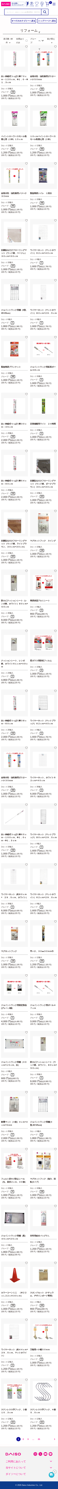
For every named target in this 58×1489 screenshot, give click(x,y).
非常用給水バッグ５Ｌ (40, 1236)
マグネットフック (9, 951)
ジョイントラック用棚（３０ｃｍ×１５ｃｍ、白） (14, 1063)
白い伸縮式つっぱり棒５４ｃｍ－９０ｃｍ (14, 482)
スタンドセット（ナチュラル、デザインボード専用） (42, 1294)
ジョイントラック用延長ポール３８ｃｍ (43, 368)
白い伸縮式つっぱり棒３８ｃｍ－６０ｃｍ (14, 722)
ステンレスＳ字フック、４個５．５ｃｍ (43, 1411)
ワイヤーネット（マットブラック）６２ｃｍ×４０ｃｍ (43, 722)
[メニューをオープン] (54, 4)
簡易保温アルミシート (40, 600)
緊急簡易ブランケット (11, 367)
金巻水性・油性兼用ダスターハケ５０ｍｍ (43, 77)
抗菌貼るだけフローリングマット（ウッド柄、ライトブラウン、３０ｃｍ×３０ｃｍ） (14, 544)
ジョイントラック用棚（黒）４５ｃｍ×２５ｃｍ (14, 1237)
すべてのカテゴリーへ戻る (23, 21)
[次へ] (53, 1439)
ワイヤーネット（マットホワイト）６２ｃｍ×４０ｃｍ (43, 251)
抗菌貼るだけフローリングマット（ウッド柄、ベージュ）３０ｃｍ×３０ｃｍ (14, 253)
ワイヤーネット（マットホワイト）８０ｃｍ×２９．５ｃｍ (43, 311)
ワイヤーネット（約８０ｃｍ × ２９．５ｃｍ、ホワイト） (14, 895)
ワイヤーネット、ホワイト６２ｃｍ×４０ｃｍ (43, 779)
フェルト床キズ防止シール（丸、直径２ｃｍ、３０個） (14, 1180)
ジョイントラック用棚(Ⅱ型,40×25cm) (41, 1123)
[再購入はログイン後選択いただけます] (42, 4)
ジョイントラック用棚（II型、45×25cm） (14, 311)
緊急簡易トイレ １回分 (41, 193)
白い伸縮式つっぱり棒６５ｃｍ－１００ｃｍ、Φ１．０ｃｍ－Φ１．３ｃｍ (14, 837)
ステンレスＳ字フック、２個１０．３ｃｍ (14, 1411)
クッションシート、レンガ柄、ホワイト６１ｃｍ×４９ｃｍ (14, 663)
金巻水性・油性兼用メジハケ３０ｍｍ (14, 194)
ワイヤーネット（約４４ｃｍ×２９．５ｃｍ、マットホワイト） (14, 1352)
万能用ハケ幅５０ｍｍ (40, 1349)
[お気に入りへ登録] (26, 46)
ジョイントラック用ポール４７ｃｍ (43, 1006)
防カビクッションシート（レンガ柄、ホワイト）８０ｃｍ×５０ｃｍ (14, 603)
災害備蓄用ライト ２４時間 (43, 424)
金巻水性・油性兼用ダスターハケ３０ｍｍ (14, 779)
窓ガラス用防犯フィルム (41, 660)
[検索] (44, 12)
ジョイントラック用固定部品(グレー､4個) (14, 1006)
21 (39, 1439)
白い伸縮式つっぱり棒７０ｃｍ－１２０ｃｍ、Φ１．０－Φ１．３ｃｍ (14, 79)
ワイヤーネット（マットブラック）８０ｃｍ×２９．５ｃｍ (43, 836)
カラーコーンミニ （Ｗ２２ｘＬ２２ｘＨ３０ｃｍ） (14, 1294)
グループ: (33, 41)
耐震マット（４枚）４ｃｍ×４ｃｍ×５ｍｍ (14, 1123)
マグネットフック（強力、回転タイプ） (43, 1180)
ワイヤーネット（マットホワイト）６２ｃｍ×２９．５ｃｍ (43, 895)
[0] (47, 4)
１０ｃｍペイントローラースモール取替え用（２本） (43, 137)
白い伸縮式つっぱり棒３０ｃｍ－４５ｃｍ (14, 425)
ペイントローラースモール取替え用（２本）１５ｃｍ (14, 137)
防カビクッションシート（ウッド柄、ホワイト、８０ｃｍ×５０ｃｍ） (43, 1065)
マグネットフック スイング (43, 541)
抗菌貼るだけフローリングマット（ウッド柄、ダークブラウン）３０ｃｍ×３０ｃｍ (43, 484)
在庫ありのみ (20, 41)
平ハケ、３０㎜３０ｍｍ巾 (42, 951)
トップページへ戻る (47, 21)
